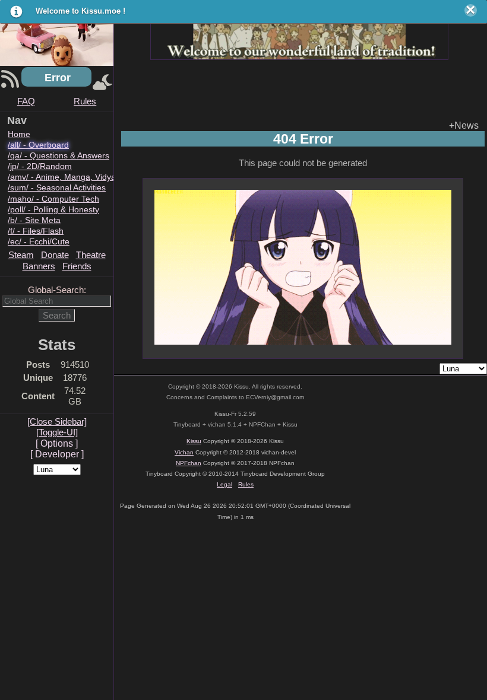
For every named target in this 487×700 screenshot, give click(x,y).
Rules (85, 101)
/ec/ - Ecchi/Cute (38, 241)
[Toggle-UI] (57, 432)
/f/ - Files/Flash (36, 231)
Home (19, 134)
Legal (224, 484)
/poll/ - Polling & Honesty (53, 209)
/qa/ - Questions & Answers (58, 155)
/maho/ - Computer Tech (53, 199)
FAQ (26, 101)
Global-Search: (57, 290)
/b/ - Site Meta (34, 220)
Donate (55, 255)
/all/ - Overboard (38, 145)
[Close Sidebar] (57, 421)
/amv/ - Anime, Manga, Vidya (62, 177)
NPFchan (188, 463)
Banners (39, 266)
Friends (76, 266)
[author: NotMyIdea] (299, 32)
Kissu (193, 441)
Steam (21, 255)
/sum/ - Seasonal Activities (57, 187)
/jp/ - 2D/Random (40, 166)
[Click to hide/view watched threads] (102, 83)
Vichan (184, 452)
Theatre (91, 255)
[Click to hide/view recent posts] (10, 83)
